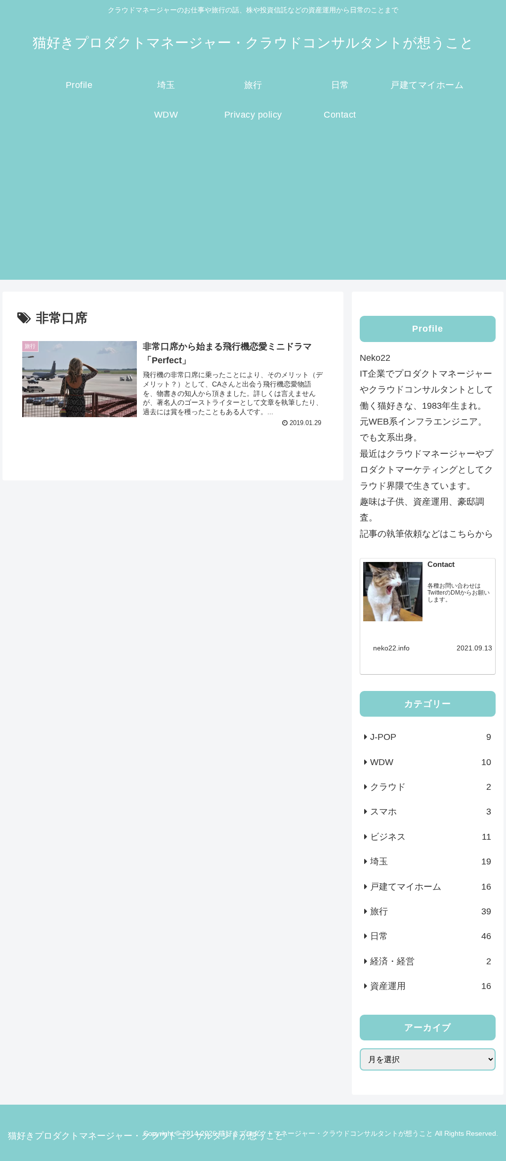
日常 (430, 936)
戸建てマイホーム (430, 887)
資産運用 (430, 986)
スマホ (430, 812)
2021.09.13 (474, 648)
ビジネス (430, 837)
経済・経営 (430, 961)
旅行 (430, 911)
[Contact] (392, 594)
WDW (430, 762)
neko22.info (391, 648)
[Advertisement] (253, 210)
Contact (441, 564)
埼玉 (430, 861)
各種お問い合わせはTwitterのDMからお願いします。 (458, 592)
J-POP (430, 737)
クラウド (430, 787)
